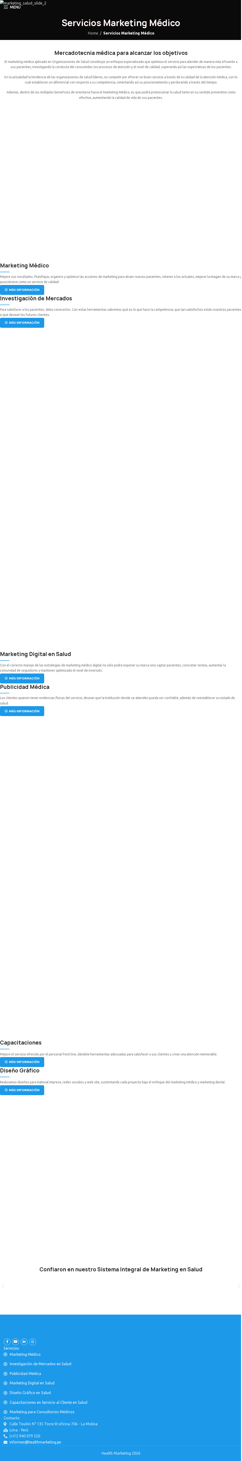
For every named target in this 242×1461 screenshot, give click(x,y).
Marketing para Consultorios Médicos (42, 1412)
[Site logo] (121, 6)
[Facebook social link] (7, 1341)
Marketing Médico (25, 1354)
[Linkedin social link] (24, 1341)
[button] (3, 1286)
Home (93, 33)
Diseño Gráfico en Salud (30, 1393)
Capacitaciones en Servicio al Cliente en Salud (48, 1402)
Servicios (11, 1348)
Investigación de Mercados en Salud (40, 1364)
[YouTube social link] (15, 1341)
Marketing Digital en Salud (32, 1383)
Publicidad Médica (25, 1373)
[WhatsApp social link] (32, 1341)
